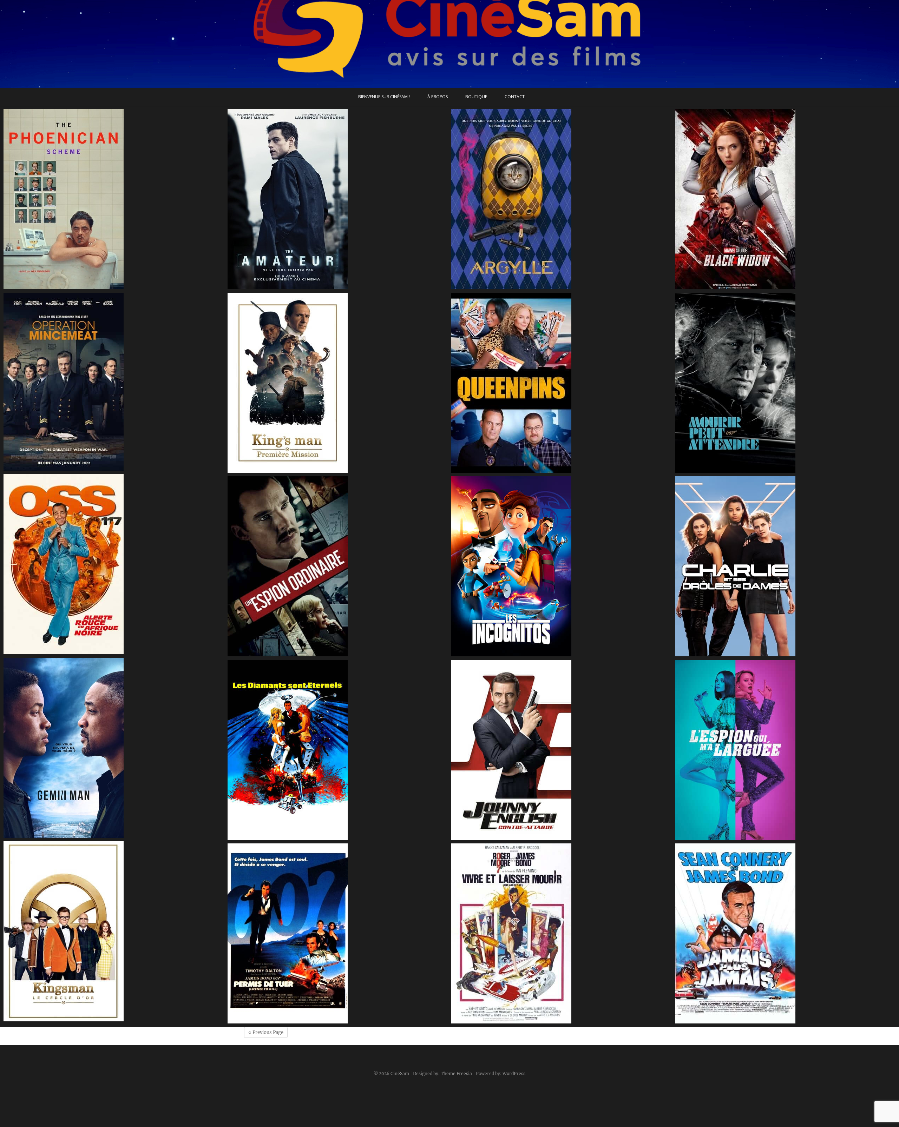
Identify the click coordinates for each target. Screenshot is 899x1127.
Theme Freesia (456, 1073)
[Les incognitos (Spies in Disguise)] (561, 566)
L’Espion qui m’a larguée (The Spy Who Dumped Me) (748, 836)
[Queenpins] (561, 383)
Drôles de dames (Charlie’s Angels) (725, 652)
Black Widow (698, 285)
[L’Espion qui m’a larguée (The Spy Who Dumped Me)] (785, 750)
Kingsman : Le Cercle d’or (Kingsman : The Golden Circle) (82, 1017)
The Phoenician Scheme (41, 285)
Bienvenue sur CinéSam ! (384, 97)
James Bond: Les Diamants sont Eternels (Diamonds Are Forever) (316, 836)
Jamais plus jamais (705, 1019)
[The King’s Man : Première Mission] (338, 383)
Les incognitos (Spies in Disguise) (499, 652)
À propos (437, 97)
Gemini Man (26, 834)
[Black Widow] (785, 199)
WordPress (514, 1073)
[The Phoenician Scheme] (114, 199)
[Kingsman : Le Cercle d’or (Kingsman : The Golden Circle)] (114, 931)
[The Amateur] (338, 199)
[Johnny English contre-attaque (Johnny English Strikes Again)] (561, 750)
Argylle (466, 285)
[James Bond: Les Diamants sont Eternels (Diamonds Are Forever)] (338, 750)
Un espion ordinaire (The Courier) (277, 652)
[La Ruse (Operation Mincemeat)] (114, 382)
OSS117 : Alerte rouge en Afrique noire (60, 650)
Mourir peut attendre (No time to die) (730, 469)
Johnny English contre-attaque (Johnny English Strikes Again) (535, 836)
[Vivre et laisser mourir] (561, 933)
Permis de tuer (253, 1019)
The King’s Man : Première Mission (278, 469)
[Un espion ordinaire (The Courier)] (338, 566)
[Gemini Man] (114, 748)
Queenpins (472, 469)
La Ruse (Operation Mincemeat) (51, 467)
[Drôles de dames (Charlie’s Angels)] (785, 566)
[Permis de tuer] (338, 933)
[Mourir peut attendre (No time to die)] (785, 383)
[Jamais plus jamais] (785, 933)
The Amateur (251, 285)
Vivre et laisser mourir (486, 1019)
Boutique (476, 97)
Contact (515, 97)
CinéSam (400, 1073)
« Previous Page (265, 1032)
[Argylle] (561, 199)
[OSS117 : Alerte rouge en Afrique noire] (114, 564)
